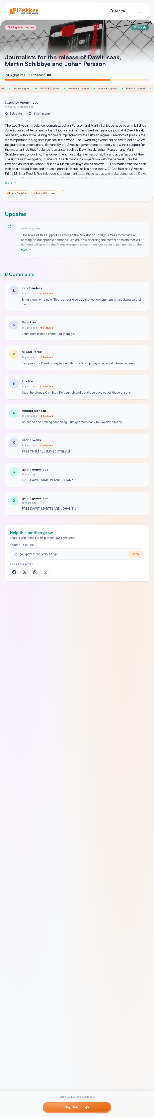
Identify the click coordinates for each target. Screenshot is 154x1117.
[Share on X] (24, 572)
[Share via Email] (45, 572)
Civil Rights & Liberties (20, 27)
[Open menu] (139, 11)
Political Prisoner (44, 193)
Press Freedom (17, 193)
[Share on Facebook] (14, 572)
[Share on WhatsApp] (35, 572)
